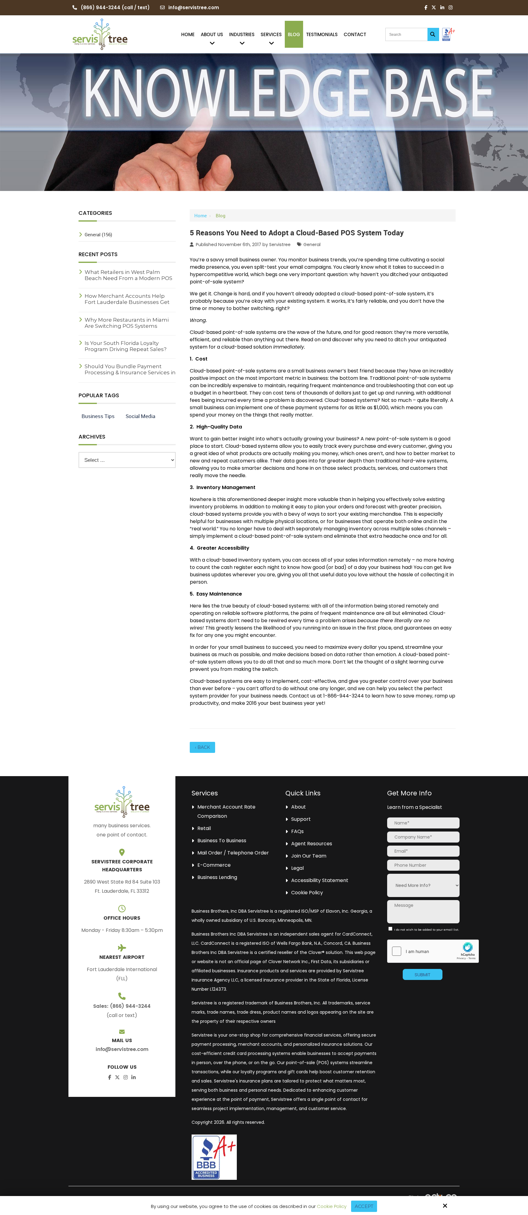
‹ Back (202, 747)
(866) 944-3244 (100, 7)
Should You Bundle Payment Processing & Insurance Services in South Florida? (130, 372)
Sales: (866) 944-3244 (122, 1006)
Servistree (280, 244)
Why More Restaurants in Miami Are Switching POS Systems (127, 323)
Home (200, 215)
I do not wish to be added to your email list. (423, 932)
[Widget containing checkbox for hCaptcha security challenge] (433, 951)
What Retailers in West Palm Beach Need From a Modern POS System (128, 278)
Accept (364, 1206)
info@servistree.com (193, 7)
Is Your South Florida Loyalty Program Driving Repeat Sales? (126, 346)
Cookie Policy (331, 1206)
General (312, 244)
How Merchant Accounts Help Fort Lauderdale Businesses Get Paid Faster (127, 302)
